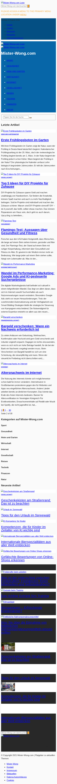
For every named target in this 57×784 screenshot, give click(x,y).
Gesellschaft (14, 88)
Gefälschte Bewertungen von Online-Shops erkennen (27, 558)
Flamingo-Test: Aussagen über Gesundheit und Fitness (24, 231)
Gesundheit (13, 66)
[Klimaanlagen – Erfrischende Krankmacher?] (7, 602)
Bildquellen (11, 35)
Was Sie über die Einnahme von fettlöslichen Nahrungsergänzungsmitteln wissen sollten (26, 627)
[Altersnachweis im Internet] (14, 364)
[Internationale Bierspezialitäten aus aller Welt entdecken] (27, 536)
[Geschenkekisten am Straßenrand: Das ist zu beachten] (17, 491)
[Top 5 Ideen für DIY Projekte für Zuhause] (20, 174)
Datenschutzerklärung (15, 38)
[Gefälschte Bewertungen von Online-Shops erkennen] (26, 551)
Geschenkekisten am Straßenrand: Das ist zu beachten (26, 502)
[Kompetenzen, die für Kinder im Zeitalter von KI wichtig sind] (13, 521)
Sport (10, 60)
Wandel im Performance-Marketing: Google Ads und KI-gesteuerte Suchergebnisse (27, 276)
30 (10, 410)
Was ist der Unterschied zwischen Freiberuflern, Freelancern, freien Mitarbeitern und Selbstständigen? (25, 581)
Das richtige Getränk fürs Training (25, 596)
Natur (10, 110)
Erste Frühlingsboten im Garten (25, 140)
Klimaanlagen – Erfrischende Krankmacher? (21, 609)
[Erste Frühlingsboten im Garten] (16, 131)
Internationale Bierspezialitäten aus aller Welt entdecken (26, 543)
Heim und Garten (16, 71)
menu (23, 14)
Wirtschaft (13, 77)
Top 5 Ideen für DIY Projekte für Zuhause (24, 185)
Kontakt (9, 25)
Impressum (11, 31)
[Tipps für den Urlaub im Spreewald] (11, 509)
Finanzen (11, 104)
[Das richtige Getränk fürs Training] (12, 590)
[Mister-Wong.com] (12, 3)
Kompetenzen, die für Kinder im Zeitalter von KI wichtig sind (23, 528)
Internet (11, 82)
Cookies (10, 28)
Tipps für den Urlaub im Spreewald (25, 515)
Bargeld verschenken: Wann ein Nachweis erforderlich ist (25, 328)
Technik (11, 99)
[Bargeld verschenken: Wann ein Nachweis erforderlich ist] (12, 317)
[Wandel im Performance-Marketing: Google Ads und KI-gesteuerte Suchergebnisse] (18, 264)
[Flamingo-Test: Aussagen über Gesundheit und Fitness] (8, 221)
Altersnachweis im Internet (21, 372)
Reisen (10, 93)
